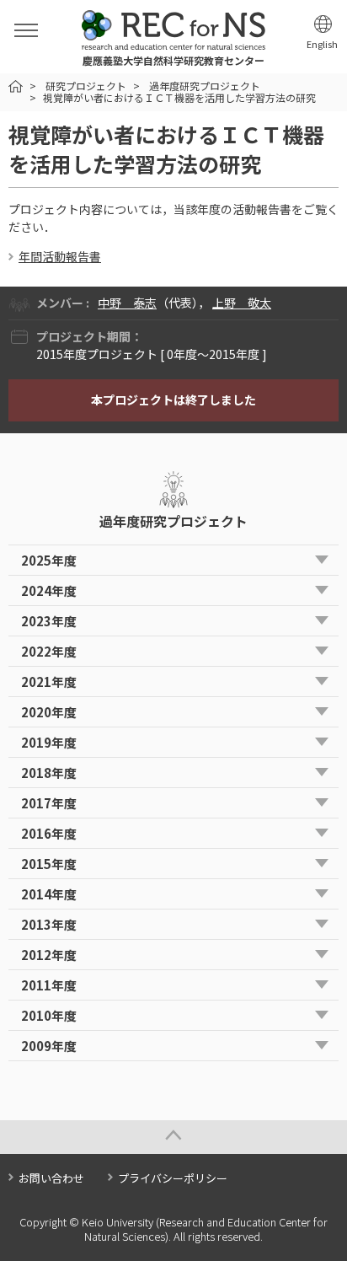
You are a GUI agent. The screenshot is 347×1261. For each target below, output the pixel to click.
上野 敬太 (241, 302)
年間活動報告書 (60, 256)
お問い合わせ (51, 1178)
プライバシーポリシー (172, 1178)
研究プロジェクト (85, 85)
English (322, 44)
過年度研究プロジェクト (204, 85)
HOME (15, 86)
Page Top (173, 1137)
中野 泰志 (127, 302)
